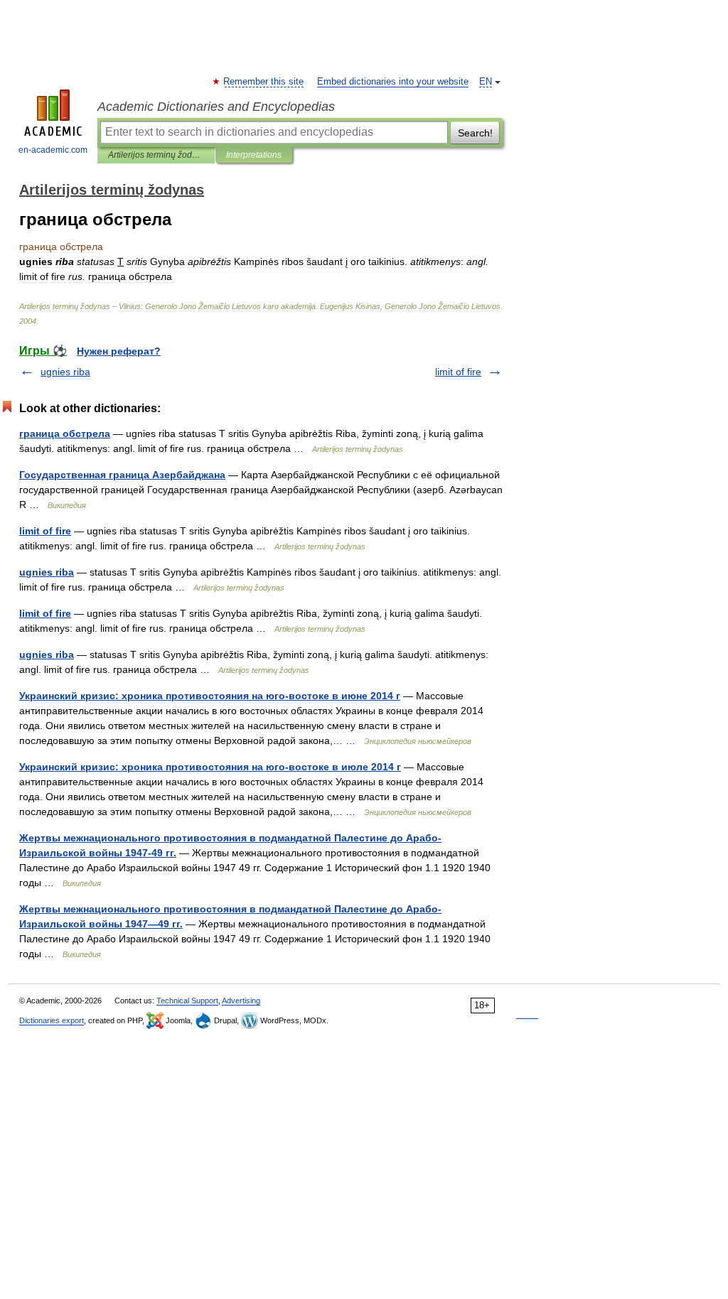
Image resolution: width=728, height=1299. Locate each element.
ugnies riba (65, 371)
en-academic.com (52, 150)
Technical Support (187, 1000)
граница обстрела (64, 433)
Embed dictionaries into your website (393, 82)
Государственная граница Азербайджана (122, 474)
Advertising (241, 1000)
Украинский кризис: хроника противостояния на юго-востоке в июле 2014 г (210, 766)
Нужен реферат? (119, 351)
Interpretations (254, 155)
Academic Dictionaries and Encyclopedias (216, 106)
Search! (475, 133)
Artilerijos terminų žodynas (156, 155)
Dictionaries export (51, 1020)
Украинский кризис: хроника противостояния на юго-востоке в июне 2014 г (209, 695)
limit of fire (458, 371)
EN (485, 82)
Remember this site (264, 82)
